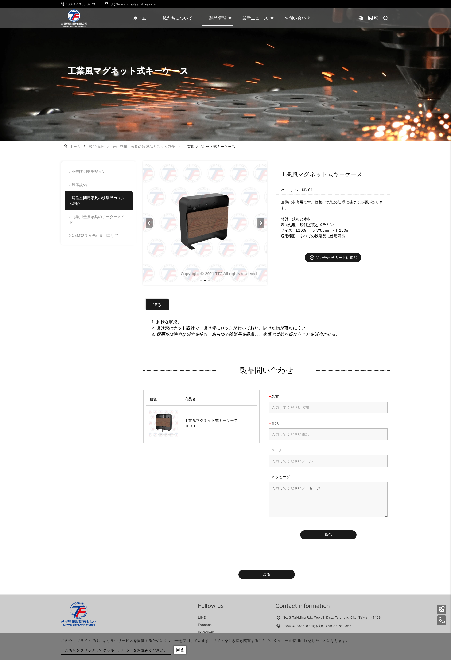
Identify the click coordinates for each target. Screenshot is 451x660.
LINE (202, 617)
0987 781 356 (340, 626)
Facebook (206, 625)
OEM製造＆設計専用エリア (95, 235)
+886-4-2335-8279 (298, 626)
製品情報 (217, 18)
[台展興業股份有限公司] (74, 18)
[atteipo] (78, 624)
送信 (328, 534)
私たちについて (177, 18)
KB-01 (190, 426)
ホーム (139, 18)
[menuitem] (99, 171)
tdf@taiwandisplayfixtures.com (133, 4)
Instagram (206, 632)
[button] (260, 223)
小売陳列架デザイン (89, 171)
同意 (180, 649)
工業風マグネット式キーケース (211, 420)
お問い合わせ (297, 18)
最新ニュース (255, 18)
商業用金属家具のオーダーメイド (97, 219)
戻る (266, 574)
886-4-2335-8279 (80, 4)
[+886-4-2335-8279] (441, 620)
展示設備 (79, 184)
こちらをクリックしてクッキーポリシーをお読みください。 (116, 650)
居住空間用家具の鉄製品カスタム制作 (143, 146)
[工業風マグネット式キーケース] (163, 423)
